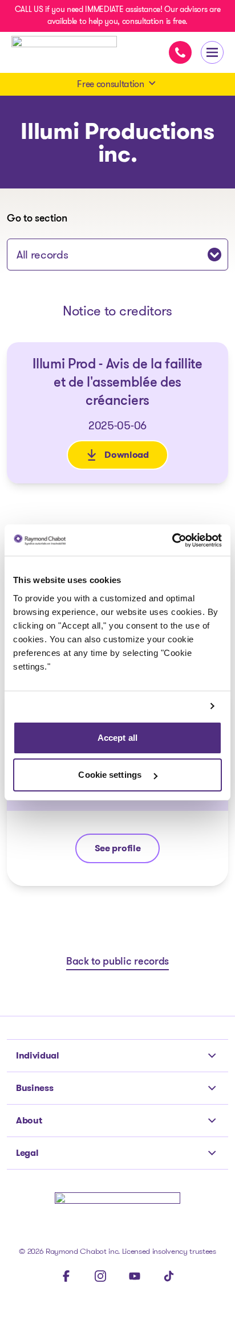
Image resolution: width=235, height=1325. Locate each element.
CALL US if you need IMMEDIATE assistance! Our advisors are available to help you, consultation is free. (117, 15)
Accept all (117, 738)
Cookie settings (111, 775)
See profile (127, 851)
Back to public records (117, 962)
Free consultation (110, 84)
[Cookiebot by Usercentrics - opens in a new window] (172, 540)
